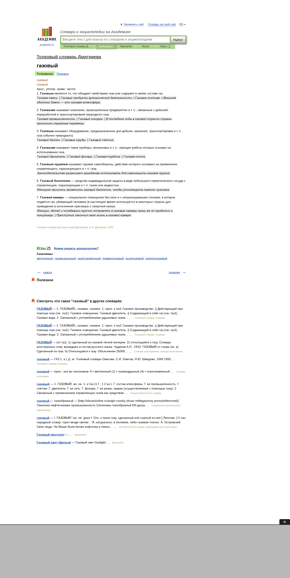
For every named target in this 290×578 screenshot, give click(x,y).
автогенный (45, 258)
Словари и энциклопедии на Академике (95, 32)
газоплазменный (89, 258)
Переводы (126, 46)
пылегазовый (134, 258)
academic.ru (47, 44)
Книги (145, 46)
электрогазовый (156, 258)
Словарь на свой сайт (162, 24)
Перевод (62, 73)
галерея (174, 272)
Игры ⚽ (165, 46)
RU (181, 24)
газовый (43, 359)
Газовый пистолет (51, 434)
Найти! (178, 39)
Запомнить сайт (134, 24)
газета (47, 272)
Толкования (106, 46)
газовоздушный (65, 258)
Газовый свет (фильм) (54, 442)
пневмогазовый (113, 258)
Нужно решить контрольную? (76, 248)
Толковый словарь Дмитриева (77, 46)
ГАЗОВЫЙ (44, 308)
